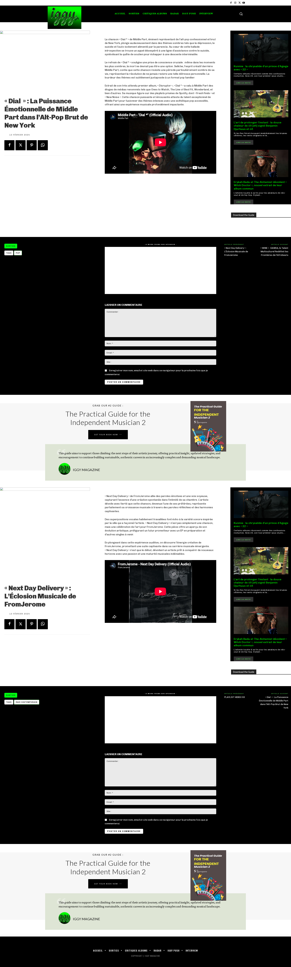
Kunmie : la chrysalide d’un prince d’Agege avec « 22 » (261, 68)
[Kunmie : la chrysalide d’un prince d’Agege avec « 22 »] (261, 47)
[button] (241, 14)
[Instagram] (235, 3)
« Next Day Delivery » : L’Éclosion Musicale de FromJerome (236, 251)
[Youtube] (244, 3)
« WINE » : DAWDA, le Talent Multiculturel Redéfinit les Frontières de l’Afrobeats (274, 251)
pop (18, 253)
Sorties (10, 246)
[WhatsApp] (43, 145)
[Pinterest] (32, 145)
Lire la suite (243, 83)
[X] (239, 3)
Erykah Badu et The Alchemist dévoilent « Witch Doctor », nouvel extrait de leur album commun (260, 185)
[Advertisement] (160, 205)
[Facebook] (231, 3)
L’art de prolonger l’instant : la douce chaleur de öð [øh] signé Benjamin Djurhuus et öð (257, 125)
